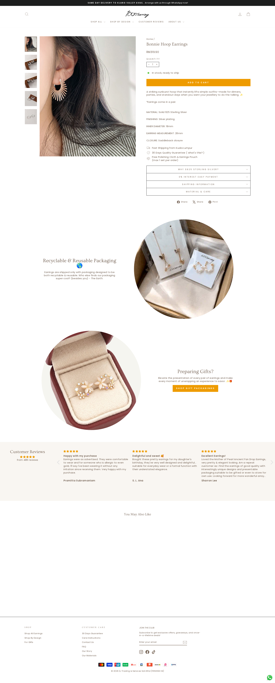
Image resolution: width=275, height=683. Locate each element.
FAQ (84, 646)
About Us (175, 21)
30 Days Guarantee (92, 633)
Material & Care (198, 191)
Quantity (153, 59)
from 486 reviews (27, 460)
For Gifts (29, 642)
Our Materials (89, 655)
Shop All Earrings (33, 633)
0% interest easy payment (198, 176)
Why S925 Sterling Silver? (198, 169)
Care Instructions (91, 638)
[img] (27, 457)
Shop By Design (33, 638)
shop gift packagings (195, 388)
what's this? (195, 152)
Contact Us (88, 642)
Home (149, 39)
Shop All (97, 21)
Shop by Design (120, 21)
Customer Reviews (151, 21)
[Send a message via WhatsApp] (269, 677)
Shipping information (198, 184)
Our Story (87, 651)
